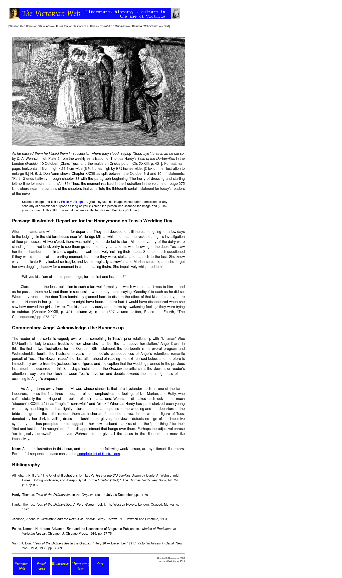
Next (166, 26)
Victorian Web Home (21, 26)
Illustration (62, 26)
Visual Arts (44, 26)
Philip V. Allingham (74, 201)
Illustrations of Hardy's (100, 26)
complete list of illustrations (98, 453)
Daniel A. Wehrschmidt (145, 26)
